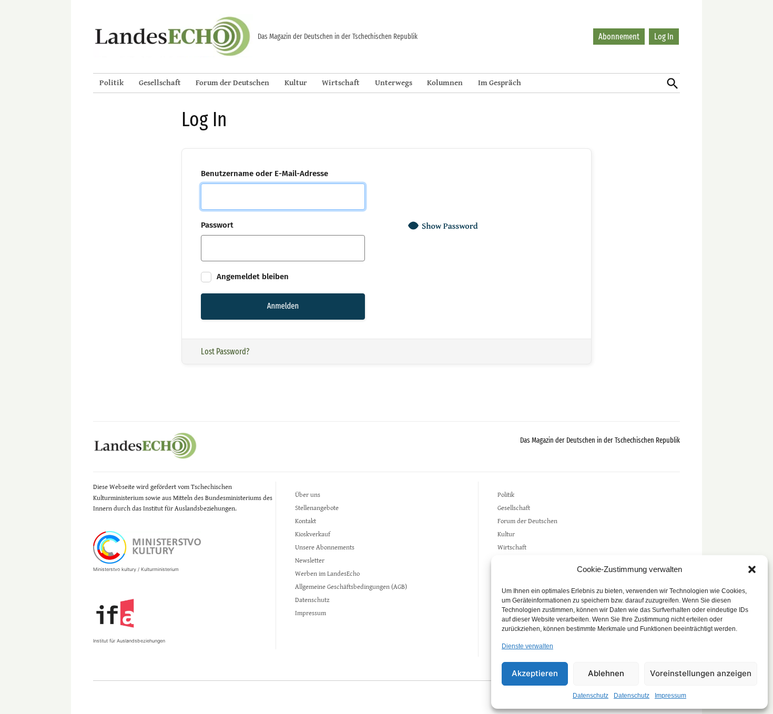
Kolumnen (445, 82)
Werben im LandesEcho (327, 573)
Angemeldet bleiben (252, 276)
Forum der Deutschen (232, 82)
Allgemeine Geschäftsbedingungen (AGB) (351, 586)
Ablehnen (606, 673)
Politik (111, 82)
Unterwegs (393, 82)
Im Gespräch (499, 82)
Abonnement (618, 37)
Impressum (670, 695)
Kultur (295, 82)
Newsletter (309, 560)
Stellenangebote (317, 508)
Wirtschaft (341, 82)
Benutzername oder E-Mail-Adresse (264, 173)
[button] (752, 569)
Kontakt (305, 521)
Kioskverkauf (312, 534)
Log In (664, 37)
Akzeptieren (535, 673)
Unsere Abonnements (324, 547)
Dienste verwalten (527, 646)
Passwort (217, 225)
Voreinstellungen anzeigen (700, 673)
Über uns (307, 494)
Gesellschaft (160, 82)
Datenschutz (590, 695)
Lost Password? (225, 351)
